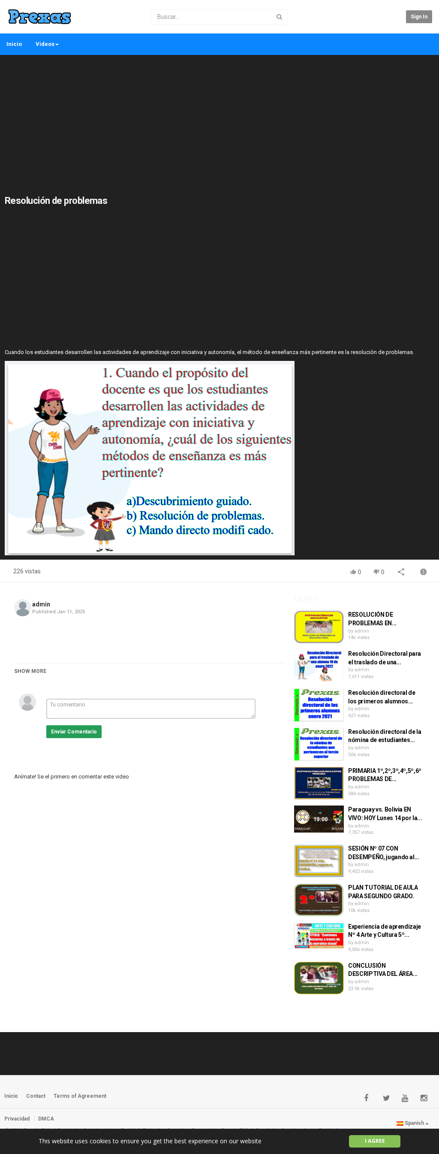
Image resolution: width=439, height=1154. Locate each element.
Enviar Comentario (74, 732)
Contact (35, 1096)
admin (41, 604)
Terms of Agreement (80, 1096)
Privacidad (17, 1119)
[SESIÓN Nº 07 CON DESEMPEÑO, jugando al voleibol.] (319, 861)
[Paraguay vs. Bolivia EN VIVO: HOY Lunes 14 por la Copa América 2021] (319, 819)
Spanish (414, 1123)
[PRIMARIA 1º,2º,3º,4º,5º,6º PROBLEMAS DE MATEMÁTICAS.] (319, 783)
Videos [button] (45, 44)
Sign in (419, 17)
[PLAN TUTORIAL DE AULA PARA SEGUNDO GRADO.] (319, 900)
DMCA (46, 1119)
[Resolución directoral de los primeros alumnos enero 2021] (319, 705)
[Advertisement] (219, 120)
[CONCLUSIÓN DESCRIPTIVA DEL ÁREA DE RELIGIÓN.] (319, 978)
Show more (30, 671)
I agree (375, 1141)
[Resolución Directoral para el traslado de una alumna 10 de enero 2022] (319, 666)
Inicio (14, 44)
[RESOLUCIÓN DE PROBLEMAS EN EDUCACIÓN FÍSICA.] (319, 627)
